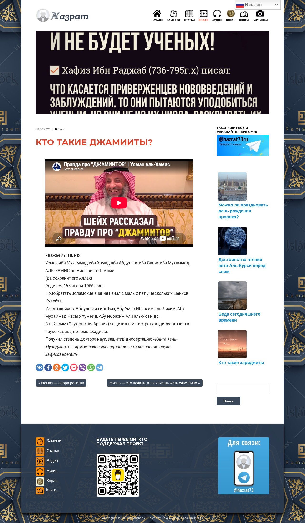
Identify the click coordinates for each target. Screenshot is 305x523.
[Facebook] (48, 367)
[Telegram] (99, 367)
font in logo (196, 518)
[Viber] (82, 367)
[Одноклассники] (57, 367)
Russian (253, 4)
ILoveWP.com (170, 518)
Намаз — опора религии (62, 383)
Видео (59, 129)
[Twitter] (65, 367)
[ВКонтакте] (39, 367)
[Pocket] (74, 367)
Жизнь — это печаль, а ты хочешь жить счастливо (153, 383)
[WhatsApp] (91, 367)
